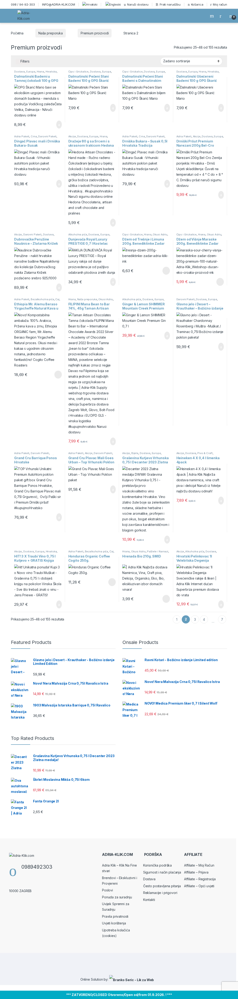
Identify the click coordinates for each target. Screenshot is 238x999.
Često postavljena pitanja (162, 886)
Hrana (40, 71)
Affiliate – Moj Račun (199, 865)
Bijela (134, 453)
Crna (34, 136)
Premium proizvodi (95, 33)
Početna (17, 33)
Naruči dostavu (138, 4)
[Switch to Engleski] (113, 4)
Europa (30, 71)
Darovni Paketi (47, 136)
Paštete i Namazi (157, 551)
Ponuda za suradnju (117, 897)
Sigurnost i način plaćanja (162, 872)
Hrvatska (51, 71)
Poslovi (107, 890)
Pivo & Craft (204, 453)
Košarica (197, 4)
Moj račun (220, 4)
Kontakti (149, 900)
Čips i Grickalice (78, 71)
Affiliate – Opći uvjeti (199, 886)
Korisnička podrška (157, 865)
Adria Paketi (21, 136)
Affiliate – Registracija (200, 879)
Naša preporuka (50, 33)
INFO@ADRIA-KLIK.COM (58, 4)
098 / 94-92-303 (23, 4)
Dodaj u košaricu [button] (55, 125)
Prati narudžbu (170, 4)
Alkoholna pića (77, 234)
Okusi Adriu (160, 234)
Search (212, 15)
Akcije (72, 136)
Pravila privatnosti (115, 916)
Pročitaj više (164, 271)
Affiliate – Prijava (196, 872)
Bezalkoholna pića (42, 299)
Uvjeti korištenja (114, 923)
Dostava (19, 71)
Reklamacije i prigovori (160, 893)
